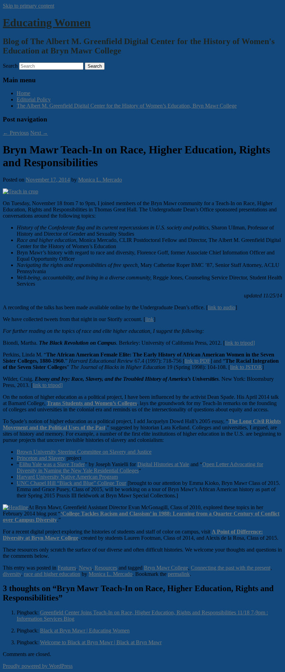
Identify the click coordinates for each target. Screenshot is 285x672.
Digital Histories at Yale (163, 464)
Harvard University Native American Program (67, 477)
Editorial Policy (34, 99)
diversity (12, 574)
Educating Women (47, 22)
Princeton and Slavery (41, 458)
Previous (16, 133)
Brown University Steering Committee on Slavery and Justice (84, 452)
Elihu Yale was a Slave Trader (52, 464)
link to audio (221, 307)
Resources (106, 568)
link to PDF (197, 361)
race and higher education (52, 574)
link (149, 319)
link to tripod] (240, 343)
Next (39, 133)
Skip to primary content (28, 6)
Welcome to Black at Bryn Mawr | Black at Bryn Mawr (101, 642)
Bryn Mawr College (166, 568)
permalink (179, 574)
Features (67, 568)
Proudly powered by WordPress (38, 666)
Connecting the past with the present (230, 568)
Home (23, 93)
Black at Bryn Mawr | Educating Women (85, 630)
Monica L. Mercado (100, 180)
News (85, 568)
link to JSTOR (246, 367)
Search (10, 66)
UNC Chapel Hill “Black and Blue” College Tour (71, 483)
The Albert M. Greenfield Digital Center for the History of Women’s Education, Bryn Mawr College (127, 106)
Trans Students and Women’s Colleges (92, 403)
